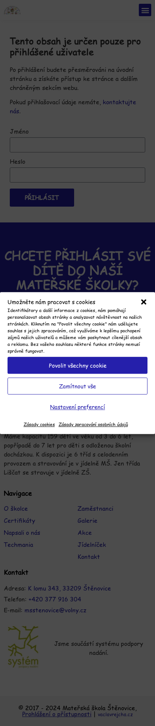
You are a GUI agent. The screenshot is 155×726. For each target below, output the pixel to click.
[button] (143, 302)
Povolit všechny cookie (77, 365)
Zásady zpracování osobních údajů (93, 424)
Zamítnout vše (77, 386)
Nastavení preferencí (77, 407)
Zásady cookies (39, 424)
